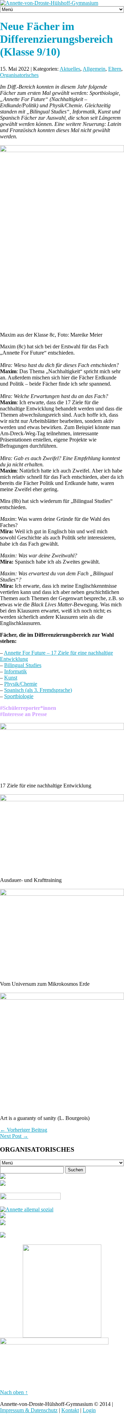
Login (89, 1410)
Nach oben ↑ (14, 1392)
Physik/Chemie (20, 684)
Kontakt (70, 1410)
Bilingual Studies (22, 665)
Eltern (114, 69)
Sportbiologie (18, 696)
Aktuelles (70, 69)
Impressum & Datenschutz (29, 1410)
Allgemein (94, 69)
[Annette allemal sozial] (26, 1209)
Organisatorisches (19, 75)
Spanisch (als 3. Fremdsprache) (38, 690)
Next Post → (14, 1136)
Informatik (15, 671)
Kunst (10, 678)
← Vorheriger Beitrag (23, 1130)
